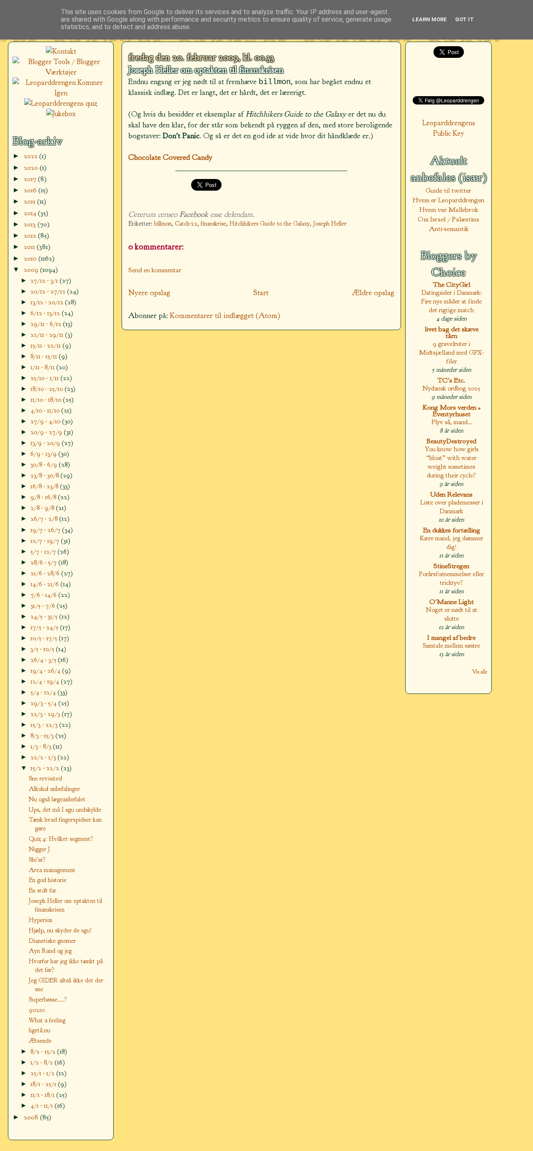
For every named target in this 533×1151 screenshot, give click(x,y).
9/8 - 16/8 (44, 496)
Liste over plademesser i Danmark (451, 506)
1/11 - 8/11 (43, 367)
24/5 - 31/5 (44, 616)
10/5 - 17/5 (44, 638)
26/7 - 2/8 (44, 518)
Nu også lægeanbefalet (57, 799)
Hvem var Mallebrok (448, 209)
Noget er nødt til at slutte (451, 614)
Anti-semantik (448, 228)
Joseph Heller (329, 224)
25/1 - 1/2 (43, 1073)
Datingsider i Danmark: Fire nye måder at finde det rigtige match (451, 301)
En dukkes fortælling (451, 530)
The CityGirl (451, 284)
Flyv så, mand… (451, 422)
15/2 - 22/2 (45, 767)
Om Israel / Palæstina (448, 219)
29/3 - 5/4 (44, 703)
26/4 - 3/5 (44, 659)
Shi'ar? (37, 859)
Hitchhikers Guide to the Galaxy (269, 224)
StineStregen (451, 566)
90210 (37, 1010)
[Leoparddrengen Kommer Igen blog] (60, 93)
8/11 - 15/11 (44, 356)
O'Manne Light (451, 601)
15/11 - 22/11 (46, 345)
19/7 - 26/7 (46, 529)
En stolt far (42, 890)
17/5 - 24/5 (45, 627)
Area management (52, 870)
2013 (30, 224)
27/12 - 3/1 (45, 280)
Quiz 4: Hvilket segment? (61, 839)
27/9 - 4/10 (46, 421)
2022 (31, 156)
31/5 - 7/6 (43, 605)
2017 (31, 178)
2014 (31, 213)
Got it (464, 19)
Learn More (429, 19)
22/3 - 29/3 (46, 713)
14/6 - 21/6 (45, 583)
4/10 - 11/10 (45, 410)
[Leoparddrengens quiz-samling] (60, 103)
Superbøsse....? (48, 999)
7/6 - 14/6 (44, 594)
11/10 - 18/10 (46, 399)
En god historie (48, 880)
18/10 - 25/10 (47, 388)
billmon (163, 224)
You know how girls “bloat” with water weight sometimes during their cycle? (451, 462)
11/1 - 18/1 (43, 1094)
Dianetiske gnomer (52, 941)
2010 (31, 258)
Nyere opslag (149, 293)
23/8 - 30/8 (45, 475)
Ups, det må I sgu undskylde (65, 809)
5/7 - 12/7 (43, 551)
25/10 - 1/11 (45, 377)
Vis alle (479, 671)
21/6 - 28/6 (45, 573)
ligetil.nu (39, 1030)
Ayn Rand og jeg (50, 951)
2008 (32, 1117)
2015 (30, 201)
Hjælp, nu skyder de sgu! (60, 930)
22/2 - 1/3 (43, 757)
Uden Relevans (451, 494)
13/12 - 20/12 (47, 302)
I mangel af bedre (451, 637)
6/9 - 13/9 (44, 453)
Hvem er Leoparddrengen (448, 200)
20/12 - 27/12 (48, 291)
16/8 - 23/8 (45, 486)
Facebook (193, 214)
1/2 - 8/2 (42, 1062)
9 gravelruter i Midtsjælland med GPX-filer (451, 352)
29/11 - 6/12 (46, 323)
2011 (30, 246)
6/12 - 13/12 (46, 312)
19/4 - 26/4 (46, 670)
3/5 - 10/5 (43, 648)
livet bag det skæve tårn (451, 332)
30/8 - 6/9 (44, 464)
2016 (31, 190)
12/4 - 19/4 (45, 681)
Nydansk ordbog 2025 (451, 388)
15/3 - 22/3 (44, 724)
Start (261, 293)
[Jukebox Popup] (61, 114)
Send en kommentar (155, 270)
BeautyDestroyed (451, 441)
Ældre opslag (373, 293)
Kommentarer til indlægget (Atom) (225, 316)
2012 (31, 235)
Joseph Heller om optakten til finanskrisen (206, 70)
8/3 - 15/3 (42, 735)
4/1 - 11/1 (42, 1105)
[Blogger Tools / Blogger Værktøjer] (60, 72)
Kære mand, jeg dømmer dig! (451, 542)
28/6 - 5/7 (44, 562)
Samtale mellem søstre (451, 645)
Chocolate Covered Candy (170, 157)
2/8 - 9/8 (43, 507)
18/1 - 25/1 (44, 1083)
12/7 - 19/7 (45, 540)
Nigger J (39, 849)
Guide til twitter (448, 190)
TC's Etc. (451, 380)
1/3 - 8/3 (41, 746)
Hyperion (40, 920)
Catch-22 (186, 224)
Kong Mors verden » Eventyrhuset (452, 410)
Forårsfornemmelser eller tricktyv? (451, 578)
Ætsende (40, 1041)
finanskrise (213, 224)
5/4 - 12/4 (43, 692)
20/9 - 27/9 (47, 432)
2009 (32, 269)
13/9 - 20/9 (46, 442)
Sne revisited (45, 778)
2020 (32, 167)
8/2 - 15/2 (43, 1051)
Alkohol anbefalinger (54, 789)
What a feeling (47, 1020)
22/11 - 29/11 (47, 334)
